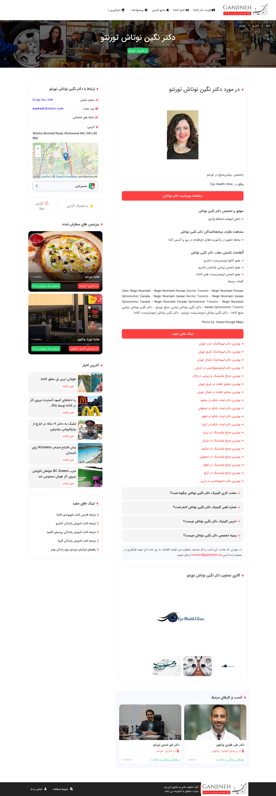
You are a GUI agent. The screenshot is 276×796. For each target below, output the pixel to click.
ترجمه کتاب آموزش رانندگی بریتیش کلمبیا (71, 532)
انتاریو (255, 26)
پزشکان (240, 759)
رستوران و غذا (40, 286)
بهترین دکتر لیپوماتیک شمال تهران (218, 359)
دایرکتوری (115, 10)
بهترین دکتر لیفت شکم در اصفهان (219, 408)
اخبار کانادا (178, 10)
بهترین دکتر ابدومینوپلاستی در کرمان (217, 367)
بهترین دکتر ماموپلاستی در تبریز (220, 481)
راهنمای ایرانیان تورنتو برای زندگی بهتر (73, 549)
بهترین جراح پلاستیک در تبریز (221, 432)
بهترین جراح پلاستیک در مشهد (221, 448)
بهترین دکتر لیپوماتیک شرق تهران (219, 351)
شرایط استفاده (60, 789)
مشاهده (192, 759)
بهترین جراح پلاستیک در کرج (222, 473)
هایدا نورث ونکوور (88, 339)
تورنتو (242, 26)
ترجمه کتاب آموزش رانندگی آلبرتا (77, 541)
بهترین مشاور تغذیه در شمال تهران (218, 392)
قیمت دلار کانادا (202, 10)
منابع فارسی (158, 10)
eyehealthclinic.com (48, 108)
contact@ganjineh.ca (206, 555)
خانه (268, 26)
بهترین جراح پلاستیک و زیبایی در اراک (216, 376)
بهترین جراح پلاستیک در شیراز (221, 440)
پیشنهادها (138, 10)
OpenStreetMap (66, 177)
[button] (65, 157)
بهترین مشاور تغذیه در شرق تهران (219, 384)
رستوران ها (53, 286)
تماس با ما (36, 789)
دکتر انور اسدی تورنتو (166, 744)
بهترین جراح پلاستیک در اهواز (221, 464)
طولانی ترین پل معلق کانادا (58, 379)
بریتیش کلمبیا (229, 751)
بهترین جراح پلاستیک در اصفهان (220, 456)
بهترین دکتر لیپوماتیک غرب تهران (219, 343)
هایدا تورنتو (92, 276)
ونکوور (215, 751)
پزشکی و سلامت (225, 759)
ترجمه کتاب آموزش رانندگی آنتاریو (76, 523)
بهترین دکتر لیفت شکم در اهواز (221, 416)
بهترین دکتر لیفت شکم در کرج (221, 424)
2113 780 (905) (43, 100)
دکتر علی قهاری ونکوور (230, 744)
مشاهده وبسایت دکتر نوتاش (183, 196)
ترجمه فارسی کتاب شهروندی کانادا (76, 515)
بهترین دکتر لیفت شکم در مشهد (220, 400)
